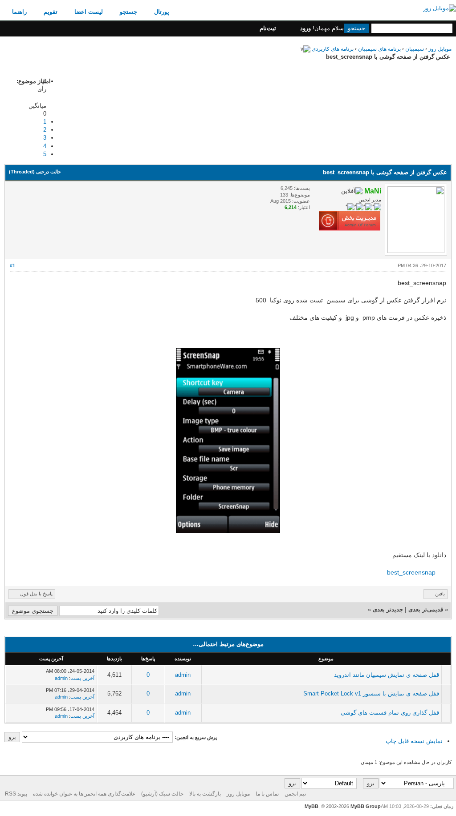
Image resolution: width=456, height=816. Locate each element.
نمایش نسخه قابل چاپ (414, 741)
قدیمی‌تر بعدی (425, 609)
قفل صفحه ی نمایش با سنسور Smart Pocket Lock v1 (371, 693)
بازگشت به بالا (205, 794)
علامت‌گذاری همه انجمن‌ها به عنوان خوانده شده (84, 794)
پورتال (161, 11)
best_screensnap (411, 572)
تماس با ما (267, 794)
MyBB (311, 806)
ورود (305, 28)
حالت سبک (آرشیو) (162, 794)
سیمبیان (414, 49)
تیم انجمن (295, 794)
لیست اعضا (88, 11)
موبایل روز (440, 49)
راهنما (19, 11)
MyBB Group (365, 806)
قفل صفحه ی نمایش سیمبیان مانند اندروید (386, 674)
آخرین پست (82, 678)
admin (183, 674)
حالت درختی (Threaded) (35, 171)
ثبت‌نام (268, 28)
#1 (12, 265)
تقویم (50, 11)
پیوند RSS (16, 794)
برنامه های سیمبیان (379, 49)
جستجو (128, 11)
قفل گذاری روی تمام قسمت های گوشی (390, 712)
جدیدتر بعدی (388, 609)
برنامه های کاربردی (332, 49)
